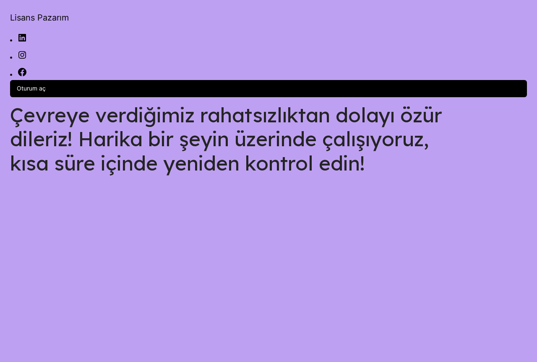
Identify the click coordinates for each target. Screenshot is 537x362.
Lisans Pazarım (39, 18)
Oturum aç (31, 88)
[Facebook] (22, 75)
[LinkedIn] (22, 40)
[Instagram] (22, 58)
